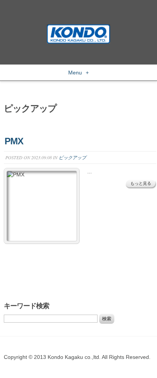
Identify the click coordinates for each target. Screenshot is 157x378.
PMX (14, 141)
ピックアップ (72, 157)
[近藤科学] (78, 28)
